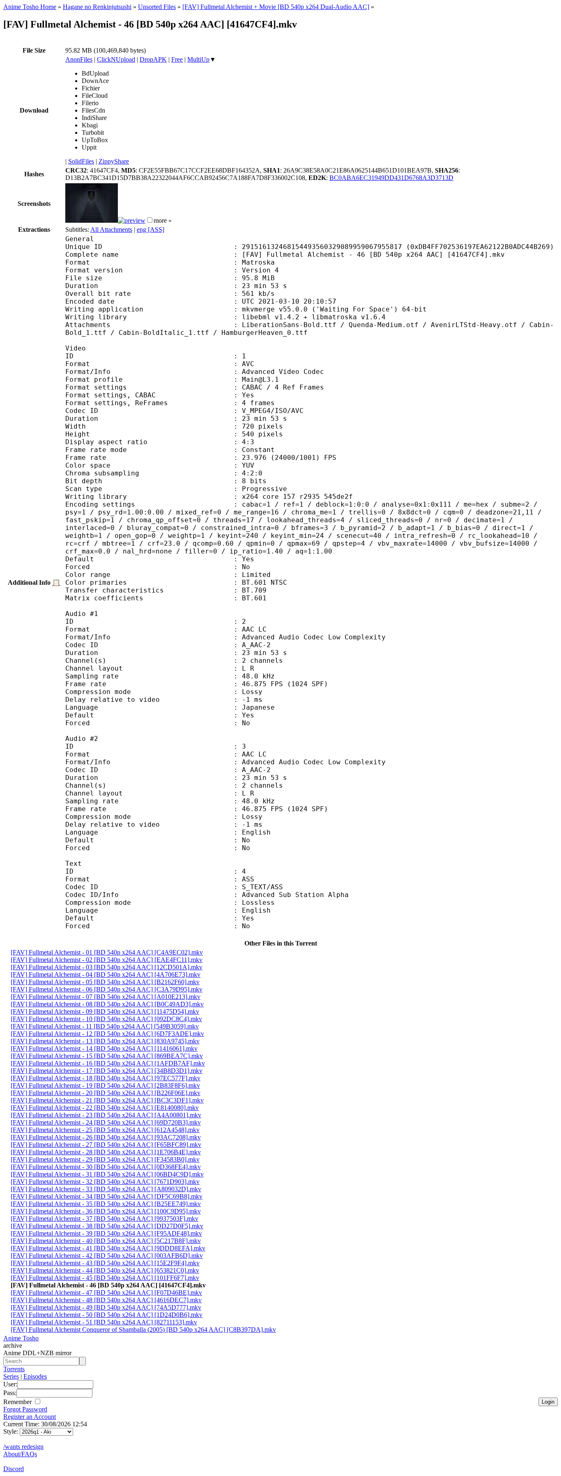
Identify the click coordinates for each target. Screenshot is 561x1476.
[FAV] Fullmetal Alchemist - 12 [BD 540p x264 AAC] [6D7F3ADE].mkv (107, 1033)
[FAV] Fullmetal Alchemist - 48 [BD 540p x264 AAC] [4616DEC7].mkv (106, 1299)
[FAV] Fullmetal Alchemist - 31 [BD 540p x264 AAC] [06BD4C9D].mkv (107, 1174)
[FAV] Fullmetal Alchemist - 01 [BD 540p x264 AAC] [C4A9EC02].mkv (107, 952)
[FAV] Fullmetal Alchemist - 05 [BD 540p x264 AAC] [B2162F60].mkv (105, 981)
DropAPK (153, 59)
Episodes (35, 1376)
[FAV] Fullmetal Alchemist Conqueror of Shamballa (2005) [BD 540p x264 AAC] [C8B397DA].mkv (143, 1329)
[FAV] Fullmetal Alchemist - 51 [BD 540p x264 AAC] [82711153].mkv (104, 1322)
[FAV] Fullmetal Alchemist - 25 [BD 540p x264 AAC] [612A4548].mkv (105, 1129)
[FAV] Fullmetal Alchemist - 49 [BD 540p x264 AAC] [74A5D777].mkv (106, 1307)
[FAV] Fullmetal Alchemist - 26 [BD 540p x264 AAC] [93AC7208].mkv (106, 1137)
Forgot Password (25, 1409)
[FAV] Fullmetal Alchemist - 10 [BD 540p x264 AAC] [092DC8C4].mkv (106, 1018)
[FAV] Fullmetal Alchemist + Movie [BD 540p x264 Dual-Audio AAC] (275, 6)
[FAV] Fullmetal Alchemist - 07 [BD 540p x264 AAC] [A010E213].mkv (105, 996)
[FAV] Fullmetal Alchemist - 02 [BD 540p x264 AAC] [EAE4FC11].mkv (106, 959)
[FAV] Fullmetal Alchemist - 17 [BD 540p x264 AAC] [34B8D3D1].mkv (106, 1070)
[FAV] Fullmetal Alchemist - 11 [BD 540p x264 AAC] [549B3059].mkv (105, 1026)
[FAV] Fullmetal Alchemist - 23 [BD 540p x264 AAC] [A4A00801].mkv (106, 1115)
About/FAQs (20, 1454)
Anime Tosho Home (29, 6)
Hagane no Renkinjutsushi (97, 6)
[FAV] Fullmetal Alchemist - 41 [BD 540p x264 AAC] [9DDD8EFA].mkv (108, 1248)
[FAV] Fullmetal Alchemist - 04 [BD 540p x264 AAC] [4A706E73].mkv (105, 974)
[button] (149, 220)
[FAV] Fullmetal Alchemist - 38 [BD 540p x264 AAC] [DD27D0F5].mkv (107, 1225)
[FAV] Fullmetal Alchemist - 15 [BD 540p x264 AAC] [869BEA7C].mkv (107, 1055)
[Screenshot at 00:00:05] (91, 220)
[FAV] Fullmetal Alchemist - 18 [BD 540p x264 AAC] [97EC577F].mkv (105, 1078)
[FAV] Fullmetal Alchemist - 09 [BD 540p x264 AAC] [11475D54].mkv (105, 1011)
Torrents (14, 1368)
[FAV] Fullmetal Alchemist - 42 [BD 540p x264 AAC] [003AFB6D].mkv (107, 1255)
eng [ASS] (150, 229)
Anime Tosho (21, 1338)
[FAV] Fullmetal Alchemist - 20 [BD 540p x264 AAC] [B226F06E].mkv (105, 1092)
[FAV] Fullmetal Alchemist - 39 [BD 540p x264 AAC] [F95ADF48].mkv (106, 1233)
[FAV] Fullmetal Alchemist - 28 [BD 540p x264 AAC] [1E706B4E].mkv (106, 1152)
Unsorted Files (157, 6)
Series (11, 1376)
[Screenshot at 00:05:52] (131, 220)
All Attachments (111, 229)
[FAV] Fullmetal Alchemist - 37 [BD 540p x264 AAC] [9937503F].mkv (104, 1218)
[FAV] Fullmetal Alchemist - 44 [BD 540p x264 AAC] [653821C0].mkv (105, 1270)
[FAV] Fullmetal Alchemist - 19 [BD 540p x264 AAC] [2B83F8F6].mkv (105, 1085)
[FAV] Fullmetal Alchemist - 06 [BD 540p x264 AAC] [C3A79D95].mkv (106, 989)
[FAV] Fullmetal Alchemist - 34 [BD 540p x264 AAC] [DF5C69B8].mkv (106, 1196)
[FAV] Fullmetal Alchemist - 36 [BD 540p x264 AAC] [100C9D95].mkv (106, 1211)
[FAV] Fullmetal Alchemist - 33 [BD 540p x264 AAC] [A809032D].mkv (106, 1188)
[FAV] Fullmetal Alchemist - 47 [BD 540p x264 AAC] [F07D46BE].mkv (106, 1292)
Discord (13, 1468)
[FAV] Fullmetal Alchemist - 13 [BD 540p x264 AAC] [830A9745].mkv (105, 1041)
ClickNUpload (116, 59)
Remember (18, 1401)
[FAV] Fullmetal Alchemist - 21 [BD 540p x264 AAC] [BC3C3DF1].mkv (107, 1100)
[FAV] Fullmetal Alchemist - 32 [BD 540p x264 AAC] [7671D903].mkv (105, 1181)
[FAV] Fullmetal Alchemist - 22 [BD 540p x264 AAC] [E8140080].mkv (105, 1107)
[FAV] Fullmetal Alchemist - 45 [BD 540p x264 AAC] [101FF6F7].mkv (105, 1277)
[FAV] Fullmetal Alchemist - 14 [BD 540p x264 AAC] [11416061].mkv (104, 1048)
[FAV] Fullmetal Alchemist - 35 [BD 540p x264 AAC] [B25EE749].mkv (106, 1203)
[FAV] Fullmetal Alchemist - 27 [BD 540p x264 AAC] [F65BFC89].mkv (106, 1144)
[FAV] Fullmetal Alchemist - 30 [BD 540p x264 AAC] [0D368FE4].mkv (106, 1166)
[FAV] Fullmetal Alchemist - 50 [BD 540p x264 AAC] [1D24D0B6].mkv (106, 1314)
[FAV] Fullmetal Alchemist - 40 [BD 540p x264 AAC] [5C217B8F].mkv (106, 1240)
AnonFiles (78, 59)
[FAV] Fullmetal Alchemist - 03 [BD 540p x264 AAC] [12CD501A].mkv (106, 967)
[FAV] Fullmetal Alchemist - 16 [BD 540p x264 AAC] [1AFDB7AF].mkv (108, 1063)
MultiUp (198, 59)
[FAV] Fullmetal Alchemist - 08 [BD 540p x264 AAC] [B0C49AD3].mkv (107, 1004)
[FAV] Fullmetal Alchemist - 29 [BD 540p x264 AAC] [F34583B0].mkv (105, 1159)
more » (163, 220)
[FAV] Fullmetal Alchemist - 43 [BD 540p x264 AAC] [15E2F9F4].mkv (105, 1262)
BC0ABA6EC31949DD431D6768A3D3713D (391, 177)
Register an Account (29, 1416)
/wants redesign (23, 1446)
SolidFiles (81, 161)
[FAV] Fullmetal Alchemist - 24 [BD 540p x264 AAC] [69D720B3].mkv (106, 1122)
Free (177, 59)
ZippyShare (114, 161)
